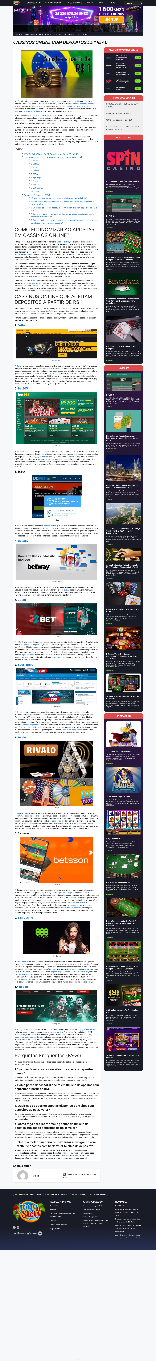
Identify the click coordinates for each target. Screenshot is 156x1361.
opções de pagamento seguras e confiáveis (69, 972)
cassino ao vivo (56, 1032)
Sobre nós (54, 1205)
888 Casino (25, 917)
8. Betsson (35, 184)
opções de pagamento (32, 644)
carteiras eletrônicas (76, 902)
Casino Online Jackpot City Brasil (122, 73)
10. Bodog (35, 191)
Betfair (22, 325)
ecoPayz (56, 368)
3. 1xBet (34, 167)
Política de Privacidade (58, 1225)
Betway (23, 540)
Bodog (23, 986)
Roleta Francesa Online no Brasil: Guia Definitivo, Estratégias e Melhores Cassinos (95, 1223)
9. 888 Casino (37, 188)
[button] (78, 1359)
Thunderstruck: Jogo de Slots (93, 1206)
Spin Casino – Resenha (58, 1194)
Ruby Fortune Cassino (120, 88)
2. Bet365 (35, 164)
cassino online (49, 526)
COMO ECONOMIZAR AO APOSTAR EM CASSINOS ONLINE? (51, 154)
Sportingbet (26, 664)
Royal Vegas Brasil (100, 1194)
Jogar (138, 58)
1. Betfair (34, 160)
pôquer (62, 892)
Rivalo (21, 737)
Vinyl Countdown (88, 1213)
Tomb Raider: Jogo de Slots (92, 1209)
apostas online (62, 242)
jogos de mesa (28, 654)
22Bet (22, 600)
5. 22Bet (34, 174)
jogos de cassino (44, 456)
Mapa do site (55, 1229)
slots (73, 266)
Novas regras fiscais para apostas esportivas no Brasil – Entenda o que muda (127, 1212)
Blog (113, 3)
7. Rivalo (34, 181)
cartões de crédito (60, 821)
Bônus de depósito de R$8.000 (119, 113)
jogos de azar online (32, 283)
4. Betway (35, 171)
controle (66, 276)
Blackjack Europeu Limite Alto (92, 1217)
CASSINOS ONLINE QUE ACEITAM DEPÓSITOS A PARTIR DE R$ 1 (53, 157)
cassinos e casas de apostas (78, 106)
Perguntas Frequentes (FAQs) (37, 195)
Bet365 (23, 388)
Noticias (53, 1210)
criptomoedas (58, 657)
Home (17, 34)
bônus (26, 130)
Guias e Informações (32, 34)
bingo (70, 892)
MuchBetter (44, 368)
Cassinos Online (34, 3)
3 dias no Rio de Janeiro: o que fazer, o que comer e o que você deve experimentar (128, 1228)
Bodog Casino (23, 1029)
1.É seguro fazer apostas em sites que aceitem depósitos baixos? (59, 198)
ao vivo (70, 456)
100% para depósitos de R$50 (119, 120)
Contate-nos (54, 1221)
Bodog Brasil (80, 1194)
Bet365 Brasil (119, 1206)
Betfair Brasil (56, 360)
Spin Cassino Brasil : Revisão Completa (123, 81)
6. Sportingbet (37, 177)
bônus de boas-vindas (72, 730)
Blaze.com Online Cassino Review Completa (122, 57)
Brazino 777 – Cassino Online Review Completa (122, 65)
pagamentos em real (32, 111)
